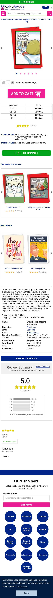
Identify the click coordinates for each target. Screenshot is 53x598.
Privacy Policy (10, 542)
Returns (42, 529)
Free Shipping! (26, 2)
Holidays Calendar (26, 568)
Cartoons (30, 330)
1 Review (33, 126)
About (42, 542)
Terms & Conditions (26, 542)
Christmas (16, 164)
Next (50, 48)
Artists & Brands (26, 529)
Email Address (10, 494)
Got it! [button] (26, 593)
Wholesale (10, 555)
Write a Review (43, 366)
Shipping (43, 555)
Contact (10, 517)
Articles (42, 517)
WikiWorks (26, 517)
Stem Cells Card (13, 207)
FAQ (10, 529)
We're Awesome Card (13, 268)
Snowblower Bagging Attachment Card (23, 371)
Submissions (26, 555)
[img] (23, 126)
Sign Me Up (26, 505)
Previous (3, 48)
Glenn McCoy (32, 332)
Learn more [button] (22, 586)
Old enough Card (38, 268)
